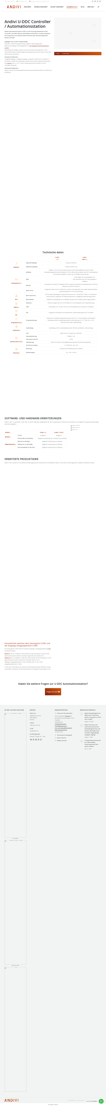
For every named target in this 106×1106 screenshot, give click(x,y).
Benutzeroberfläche (38, 519)
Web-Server (49, 133)
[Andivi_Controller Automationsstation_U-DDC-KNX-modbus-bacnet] (70, 33)
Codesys (9, 63)
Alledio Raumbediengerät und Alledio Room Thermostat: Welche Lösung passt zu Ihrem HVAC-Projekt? (93, 716)
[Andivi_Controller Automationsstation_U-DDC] (93, 25)
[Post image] (81, 714)
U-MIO (49, 649)
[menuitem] (27, 7)
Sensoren (67, 716)
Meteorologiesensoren (61, 730)
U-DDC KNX (65, 53)
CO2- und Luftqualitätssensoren (63, 728)
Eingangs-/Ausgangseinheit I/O (66, 482)
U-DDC (57, 53)
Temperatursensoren (60, 724)
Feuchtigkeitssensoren (61, 726)
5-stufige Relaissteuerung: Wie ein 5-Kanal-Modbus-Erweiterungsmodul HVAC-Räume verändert (93, 743)
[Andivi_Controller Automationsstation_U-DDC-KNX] (93, 41)
